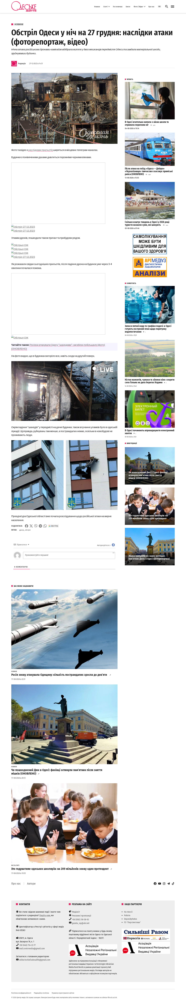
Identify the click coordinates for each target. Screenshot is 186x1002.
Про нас (151, 6)
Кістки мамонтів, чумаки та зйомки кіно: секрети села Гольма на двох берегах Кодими (149, 381)
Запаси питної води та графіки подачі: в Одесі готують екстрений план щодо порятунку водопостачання (148, 329)
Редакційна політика (41, 993)
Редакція (22, 63)
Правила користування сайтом (63, 993)
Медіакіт (76, 912)
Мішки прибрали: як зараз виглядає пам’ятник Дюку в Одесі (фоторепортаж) (149, 557)
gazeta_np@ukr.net (80, 923)
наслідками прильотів (40, 149)
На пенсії (128, 912)
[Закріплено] (172, 6)
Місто (13, 865)
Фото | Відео (138, 6)
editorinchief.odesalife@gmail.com (34, 960)
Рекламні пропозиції (81, 915)
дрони (21, 530)
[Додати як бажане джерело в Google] (53, 526)
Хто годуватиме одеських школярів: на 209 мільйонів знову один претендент (60, 869)
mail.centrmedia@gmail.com (32, 948)
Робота (127, 915)
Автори (31, 883)
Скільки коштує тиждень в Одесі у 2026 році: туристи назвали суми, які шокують (147, 223)
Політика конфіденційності (21, 993)
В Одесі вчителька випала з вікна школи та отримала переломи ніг (147, 123)
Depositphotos (130, 919)
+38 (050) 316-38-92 (80, 919)
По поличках (117, 6)
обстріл (28, 530)
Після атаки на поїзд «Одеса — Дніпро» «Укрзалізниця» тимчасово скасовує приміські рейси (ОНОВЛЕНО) (149, 171)
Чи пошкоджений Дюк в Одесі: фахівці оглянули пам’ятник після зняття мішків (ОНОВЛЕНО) (56, 771)
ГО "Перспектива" (132, 922)
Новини (97, 6)
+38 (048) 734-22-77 (27, 945)
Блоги (128, 6)
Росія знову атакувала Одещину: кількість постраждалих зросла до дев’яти (59, 675)
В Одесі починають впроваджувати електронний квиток (149, 432)
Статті (105, 6)
